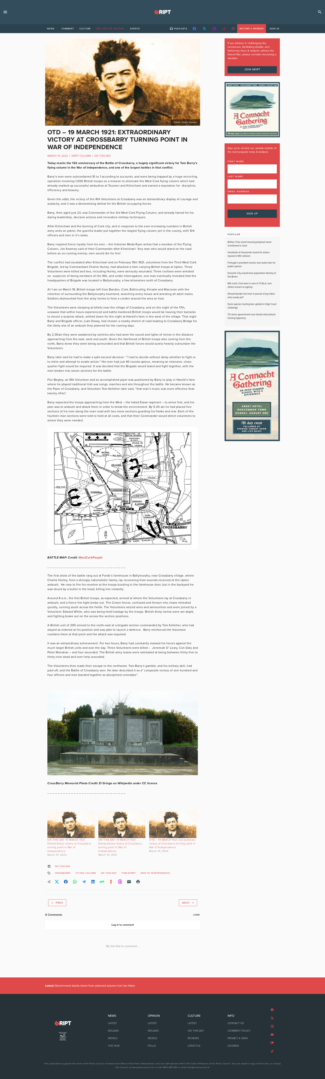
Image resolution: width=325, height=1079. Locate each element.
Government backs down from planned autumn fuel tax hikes (90, 986)
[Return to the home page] (62, 1023)
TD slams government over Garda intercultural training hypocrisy (252, 316)
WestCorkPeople (90, 557)
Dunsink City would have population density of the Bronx (252, 275)
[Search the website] (319, 12)
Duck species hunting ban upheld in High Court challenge (252, 306)
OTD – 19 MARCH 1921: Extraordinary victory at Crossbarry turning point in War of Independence (172, 843)
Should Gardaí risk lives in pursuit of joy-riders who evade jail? (251, 295)
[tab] (50, 28)
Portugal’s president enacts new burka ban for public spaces (252, 264)
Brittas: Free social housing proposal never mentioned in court (250, 244)
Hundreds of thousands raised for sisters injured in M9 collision (249, 254)
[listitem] (122, 1023)
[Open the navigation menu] (5, 12)
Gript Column (81, 155)
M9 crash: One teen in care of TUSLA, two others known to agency (250, 285)
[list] (122, 1031)
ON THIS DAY (102, 155)
